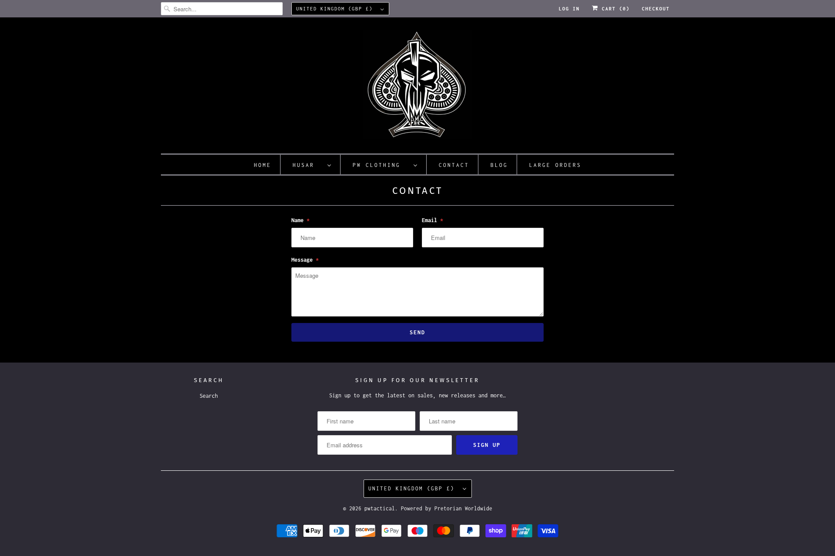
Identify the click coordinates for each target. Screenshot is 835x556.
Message (305, 259)
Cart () (614, 8)
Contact (454, 165)
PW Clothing (381, 165)
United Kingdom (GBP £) (336, 8)
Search (209, 396)
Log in (569, 8)
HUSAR (308, 165)
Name (300, 220)
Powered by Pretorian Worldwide (446, 508)
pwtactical (379, 508)
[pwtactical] (417, 87)
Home (262, 165)
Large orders (555, 165)
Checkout (656, 8)
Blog (499, 165)
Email (432, 220)
